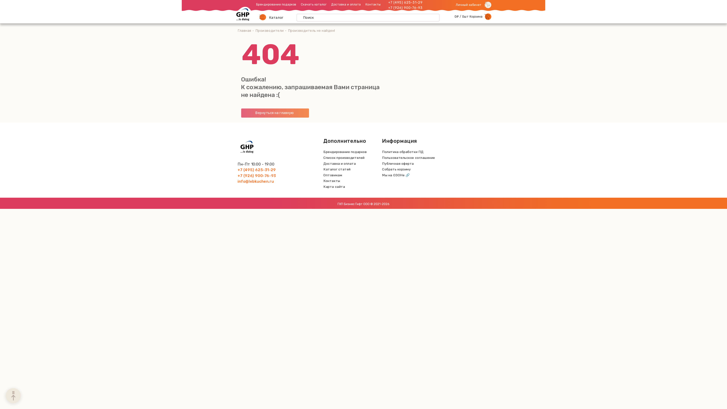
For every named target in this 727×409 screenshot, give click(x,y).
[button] (262, 17)
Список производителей (343, 158)
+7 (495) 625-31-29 (405, 2)
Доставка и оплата (346, 4)
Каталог (276, 18)
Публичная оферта (398, 163)
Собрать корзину (396, 169)
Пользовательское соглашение (408, 158)
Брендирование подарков (276, 4)
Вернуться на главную (274, 113)
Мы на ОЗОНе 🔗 (396, 175)
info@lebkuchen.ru (256, 181)
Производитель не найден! (311, 31)
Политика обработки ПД (402, 152)
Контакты (373, 4)
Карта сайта (334, 187)
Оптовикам (332, 175)
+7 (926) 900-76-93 (405, 8)
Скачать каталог (314, 4)
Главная (244, 31)
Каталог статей (337, 169)
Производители (269, 31)
